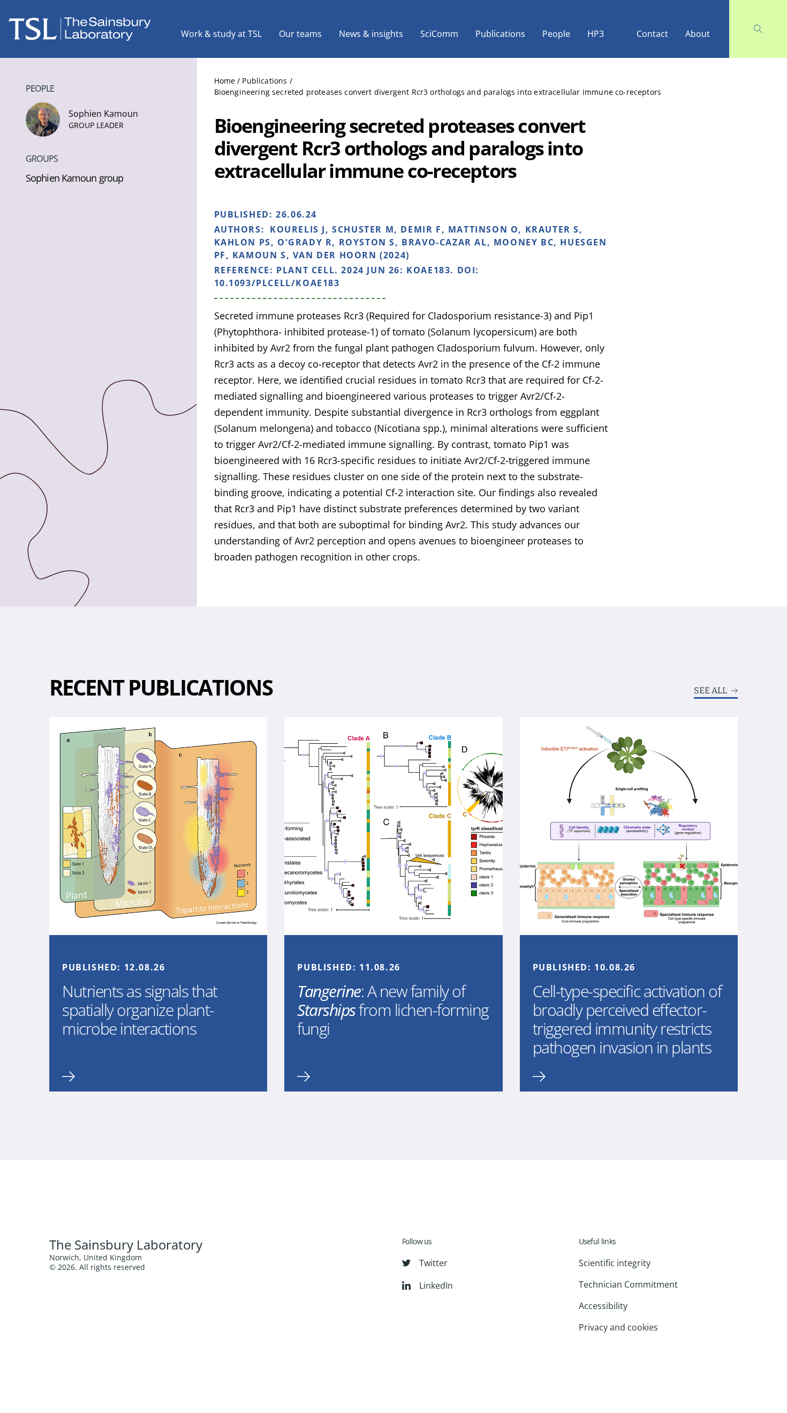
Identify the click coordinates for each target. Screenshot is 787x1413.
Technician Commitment (628, 1284)
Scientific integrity (614, 1263)
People (556, 34)
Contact (652, 34)
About (697, 34)
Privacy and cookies (618, 1327)
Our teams (300, 34)
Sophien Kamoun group (74, 177)
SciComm (439, 34)
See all (710, 691)
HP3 (595, 34)
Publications (500, 34)
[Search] (758, 29)
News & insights (371, 34)
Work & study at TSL (221, 34)
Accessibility (603, 1306)
